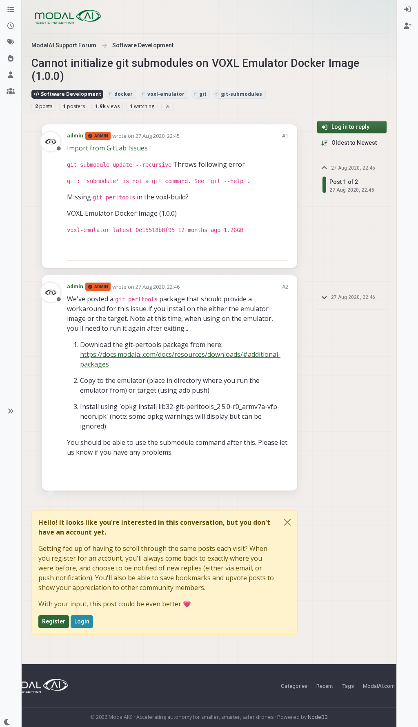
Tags (348, 686)
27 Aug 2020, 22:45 (158, 135)
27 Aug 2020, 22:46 (158, 286)
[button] (10, 411)
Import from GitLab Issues (107, 148)
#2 (285, 286)
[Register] (407, 26)
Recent (324, 686)
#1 (285, 135)
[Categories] (10, 9)
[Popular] (10, 58)
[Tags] (10, 42)
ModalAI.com (379, 686)
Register (53, 621)
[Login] (407, 9)
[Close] (287, 522)
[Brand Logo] (68, 17)
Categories (294, 686)
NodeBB (318, 717)
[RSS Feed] (167, 106)
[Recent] (10, 26)
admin (75, 136)
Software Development (70, 94)
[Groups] (10, 91)
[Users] (10, 75)
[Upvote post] (252, 250)
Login (82, 621)
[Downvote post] (281, 250)
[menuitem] (407, 9)
